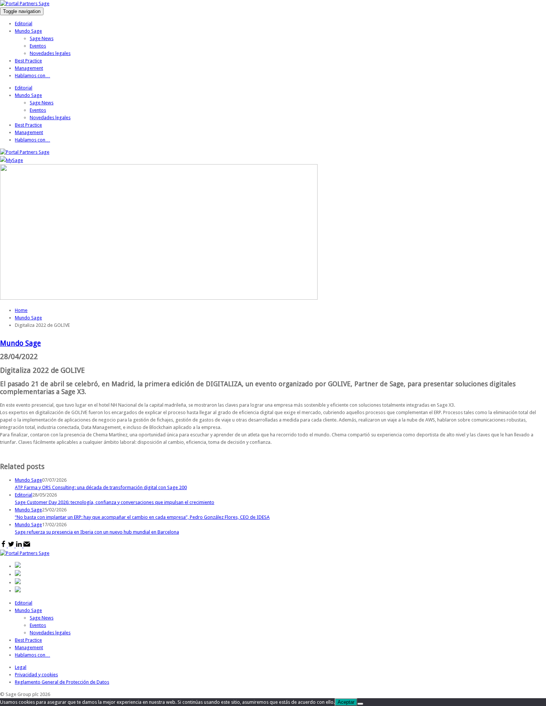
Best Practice (28, 61)
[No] (360, 704)
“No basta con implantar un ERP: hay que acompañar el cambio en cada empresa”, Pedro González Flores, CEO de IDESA (142, 517)
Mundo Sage (28, 31)
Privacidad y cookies (36, 674)
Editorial (23, 23)
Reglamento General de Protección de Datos (62, 682)
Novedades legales (50, 53)
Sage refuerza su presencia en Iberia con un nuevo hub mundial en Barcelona (97, 532)
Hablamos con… (32, 75)
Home (21, 310)
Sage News (41, 38)
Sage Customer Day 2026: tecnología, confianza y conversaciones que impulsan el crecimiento (114, 502)
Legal (20, 667)
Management (29, 68)
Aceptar (346, 702)
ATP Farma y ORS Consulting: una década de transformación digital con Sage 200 (101, 487)
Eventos (38, 46)
